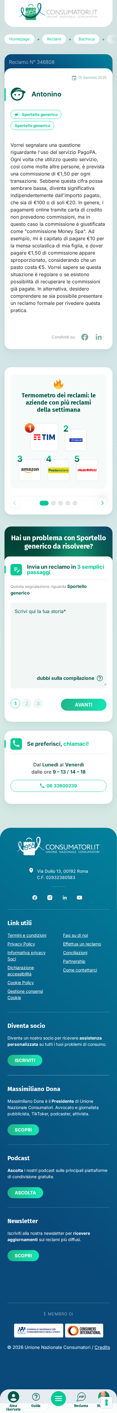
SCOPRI (23, 1130)
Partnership (74, 961)
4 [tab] (67, 503)
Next (102, 503)
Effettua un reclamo (82, 943)
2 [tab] (53, 503)
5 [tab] (75, 503)
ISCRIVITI (25, 1060)
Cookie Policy (21, 982)
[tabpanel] (58, 431)
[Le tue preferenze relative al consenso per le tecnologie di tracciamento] (106, 1402)
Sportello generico (40, 114)
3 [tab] (60, 503)
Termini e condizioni (27, 935)
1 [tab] (44, 503)
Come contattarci (80, 969)
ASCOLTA (25, 1193)
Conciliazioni (75, 952)
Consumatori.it (59, 11)
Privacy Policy (21, 943)
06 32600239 (61, 786)
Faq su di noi (75, 935)
